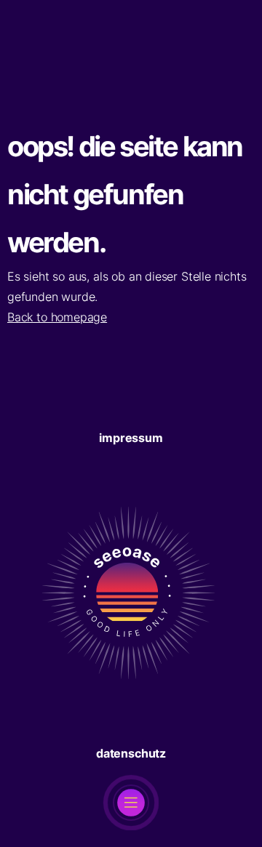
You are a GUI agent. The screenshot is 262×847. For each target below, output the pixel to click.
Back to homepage (57, 317)
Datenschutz (131, 753)
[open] (131, 802)
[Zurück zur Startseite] (131, 722)
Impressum (130, 437)
